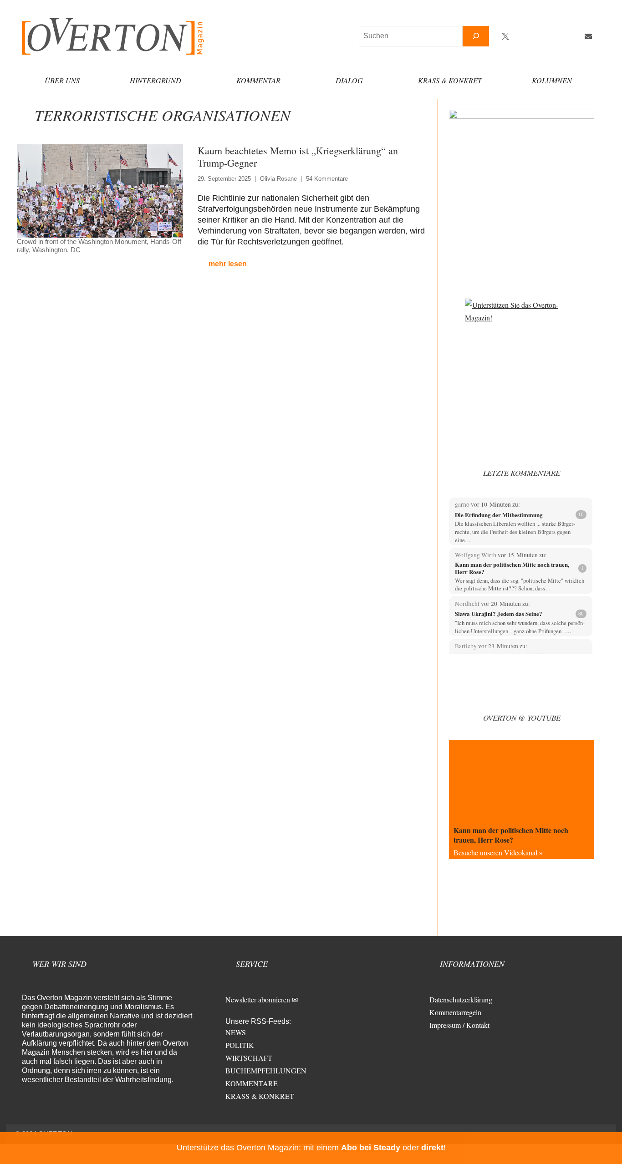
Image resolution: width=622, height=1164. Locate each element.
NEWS (235, 1032)
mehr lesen (228, 264)
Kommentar (258, 80)
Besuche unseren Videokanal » (498, 852)
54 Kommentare (327, 178)
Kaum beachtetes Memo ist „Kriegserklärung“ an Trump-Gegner (298, 156)
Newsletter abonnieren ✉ (261, 999)
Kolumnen (552, 80)
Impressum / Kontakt (459, 1025)
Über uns (62, 80)
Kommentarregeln (455, 1012)
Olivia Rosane (278, 178)
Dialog (349, 80)
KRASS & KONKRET (259, 1096)
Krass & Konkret (450, 80)
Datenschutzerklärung (460, 999)
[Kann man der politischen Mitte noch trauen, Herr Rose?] (521, 780)
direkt (432, 1147)
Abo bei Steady (370, 1147)
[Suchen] (476, 36)
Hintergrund (155, 80)
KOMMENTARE (251, 1083)
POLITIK (239, 1045)
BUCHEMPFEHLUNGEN (265, 1070)
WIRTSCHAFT (248, 1057)
